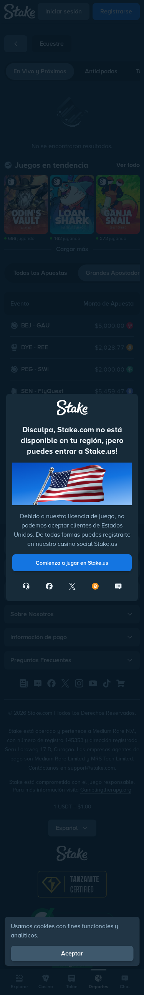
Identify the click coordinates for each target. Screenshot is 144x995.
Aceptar (72, 953)
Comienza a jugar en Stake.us (72, 563)
